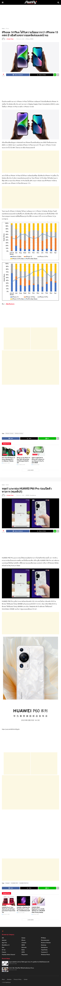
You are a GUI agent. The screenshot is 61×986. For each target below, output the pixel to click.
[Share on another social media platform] (58, 74)
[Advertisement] (30, 162)
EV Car (3, 950)
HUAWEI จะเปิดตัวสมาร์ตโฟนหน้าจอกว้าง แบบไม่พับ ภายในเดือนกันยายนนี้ (23, 908)
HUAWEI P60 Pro (24, 883)
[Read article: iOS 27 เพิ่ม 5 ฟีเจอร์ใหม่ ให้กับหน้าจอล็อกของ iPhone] (5, 969)
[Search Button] (58, 2)
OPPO (23, 952)
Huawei (7, 883)
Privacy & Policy (17, 979)
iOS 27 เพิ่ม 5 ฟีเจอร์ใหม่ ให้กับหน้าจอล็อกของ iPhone (21, 968)
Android (4, 940)
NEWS (31, 39)
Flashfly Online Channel (8, 954)
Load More (31, 470)
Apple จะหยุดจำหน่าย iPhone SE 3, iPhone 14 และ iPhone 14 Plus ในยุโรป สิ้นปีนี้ (38, 460)
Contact (25, 979)
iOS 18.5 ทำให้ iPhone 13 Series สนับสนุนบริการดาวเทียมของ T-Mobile (8, 459)
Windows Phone (45, 954)
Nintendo (24, 947)
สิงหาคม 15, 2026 (21, 912)
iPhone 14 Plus (19, 433)
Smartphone (33, 495)
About (3, 979)
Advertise (9, 979)
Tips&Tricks (44, 950)
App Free (4, 942)
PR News (43, 938)
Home (3, 28)
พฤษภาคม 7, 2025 (6, 462)
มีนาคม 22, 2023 (20, 39)
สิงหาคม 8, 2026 (35, 914)
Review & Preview (46, 942)
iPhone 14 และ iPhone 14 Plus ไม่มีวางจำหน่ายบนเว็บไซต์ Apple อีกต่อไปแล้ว (23, 460)
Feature (4, 952)
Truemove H (44, 952)
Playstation (25, 954)
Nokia (23, 950)
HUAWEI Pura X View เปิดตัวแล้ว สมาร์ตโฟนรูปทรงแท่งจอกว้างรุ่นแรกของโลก (8, 909)
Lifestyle (24, 942)
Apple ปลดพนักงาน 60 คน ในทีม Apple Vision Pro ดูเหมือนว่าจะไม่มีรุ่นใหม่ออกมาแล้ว (29, 962)
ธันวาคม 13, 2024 (35, 464)
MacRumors (10, 304)
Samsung (43, 945)
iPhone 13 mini (9, 433)
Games (23, 938)
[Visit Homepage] (30, 2)
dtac (3, 947)
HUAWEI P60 (14, 883)
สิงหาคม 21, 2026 (6, 914)
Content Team (10, 39)
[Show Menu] (2, 2)
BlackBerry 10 (5, 945)
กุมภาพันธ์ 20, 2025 (21, 464)
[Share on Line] (55, 74)
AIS (3, 938)
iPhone (7, 28)
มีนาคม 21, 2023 (20, 495)
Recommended (45, 940)
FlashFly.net (7, 982)
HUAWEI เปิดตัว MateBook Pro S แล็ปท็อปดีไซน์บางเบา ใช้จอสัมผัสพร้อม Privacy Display (38, 909)
